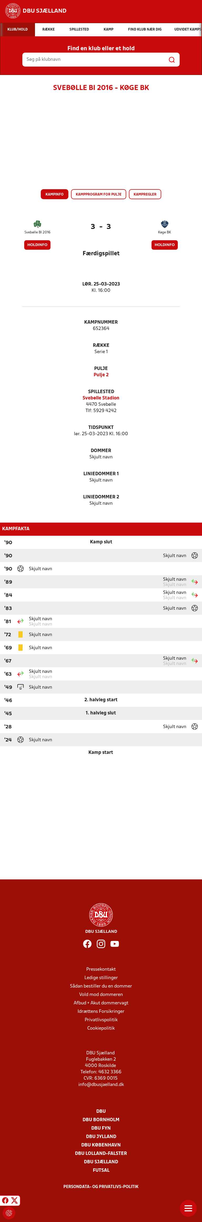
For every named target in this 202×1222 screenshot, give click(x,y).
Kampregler (145, 194)
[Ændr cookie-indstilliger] (9, 1213)
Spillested (101, 392)
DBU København (101, 1145)
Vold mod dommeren (101, 995)
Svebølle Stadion (101, 398)
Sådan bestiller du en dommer (101, 986)
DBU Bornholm (101, 1120)
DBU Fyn (101, 1128)
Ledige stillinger (101, 978)
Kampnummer (101, 322)
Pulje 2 (101, 375)
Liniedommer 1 (101, 474)
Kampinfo (55, 194)
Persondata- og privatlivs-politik (101, 1187)
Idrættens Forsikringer (101, 1011)
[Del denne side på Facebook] (5, 1201)
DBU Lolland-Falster (101, 1153)
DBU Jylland (101, 1137)
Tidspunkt (101, 427)
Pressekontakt (101, 969)
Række (101, 345)
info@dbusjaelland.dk (101, 1085)
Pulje (101, 369)
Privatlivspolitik (101, 1020)
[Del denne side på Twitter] (14, 1201)
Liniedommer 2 (101, 497)
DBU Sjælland (101, 1162)
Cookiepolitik (101, 1028)
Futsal (101, 1170)
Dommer (101, 451)
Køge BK (164, 232)
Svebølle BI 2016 (37, 232)
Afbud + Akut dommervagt (101, 1003)
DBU (101, 1111)
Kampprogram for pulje (99, 194)
